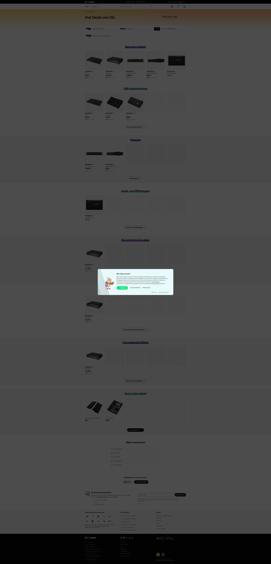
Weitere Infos (146, 287)
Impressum (154, 292)
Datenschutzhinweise (164, 292)
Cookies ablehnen (135, 287)
